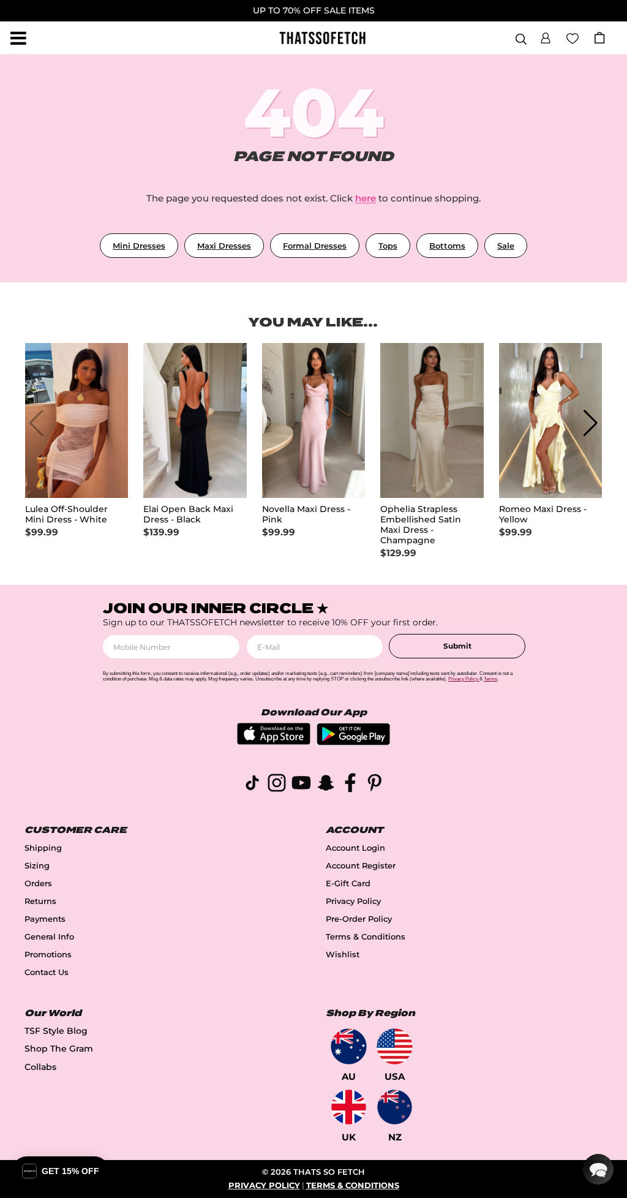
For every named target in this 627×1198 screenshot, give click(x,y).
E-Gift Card (348, 883)
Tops (387, 246)
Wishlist (342, 954)
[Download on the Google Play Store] (353, 742)
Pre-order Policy (359, 919)
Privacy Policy (353, 901)
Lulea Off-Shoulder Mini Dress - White (66, 514)
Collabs (40, 1066)
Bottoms (447, 246)
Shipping (43, 848)
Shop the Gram (58, 1048)
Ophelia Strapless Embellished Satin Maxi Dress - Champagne (420, 525)
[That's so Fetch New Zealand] (395, 1107)
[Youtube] (301, 784)
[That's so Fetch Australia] (349, 1046)
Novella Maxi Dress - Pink (306, 514)
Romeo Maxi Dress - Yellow (543, 514)
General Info (49, 936)
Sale (505, 246)
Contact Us (46, 972)
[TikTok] (252, 784)
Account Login (355, 848)
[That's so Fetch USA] (395, 1046)
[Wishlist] (572, 37)
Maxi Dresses (224, 246)
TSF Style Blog (56, 1030)
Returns (40, 901)
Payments (45, 919)
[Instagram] (277, 784)
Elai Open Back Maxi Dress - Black (188, 514)
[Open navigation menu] (18, 38)
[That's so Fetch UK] (349, 1107)
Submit (457, 645)
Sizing (37, 865)
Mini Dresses (139, 246)
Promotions (48, 954)
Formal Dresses (315, 246)
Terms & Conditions (365, 936)
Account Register (361, 865)
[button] (545, 36)
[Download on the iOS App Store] (273, 741)
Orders (38, 883)
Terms (490, 679)
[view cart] (599, 37)
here (365, 198)
